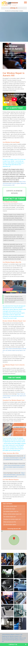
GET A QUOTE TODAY (14, 108)
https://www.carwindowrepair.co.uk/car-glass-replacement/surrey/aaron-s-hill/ (14, 183)
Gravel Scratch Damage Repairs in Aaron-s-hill (13, 640)
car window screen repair (10, 506)
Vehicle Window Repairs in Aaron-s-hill (12, 634)
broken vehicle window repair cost (12, 514)
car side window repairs (10, 524)
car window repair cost (10, 516)
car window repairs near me (11, 511)
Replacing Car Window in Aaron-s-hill (11, 636)
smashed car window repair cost (12, 519)
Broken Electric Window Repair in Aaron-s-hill (14, 638)
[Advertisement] (14, 27)
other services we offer (10, 522)
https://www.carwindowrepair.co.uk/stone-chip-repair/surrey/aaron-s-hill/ (14, 395)
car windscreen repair (9, 508)
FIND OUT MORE (14, 378)
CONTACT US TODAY (14, 198)
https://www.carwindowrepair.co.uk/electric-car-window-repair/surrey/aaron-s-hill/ (14, 350)
